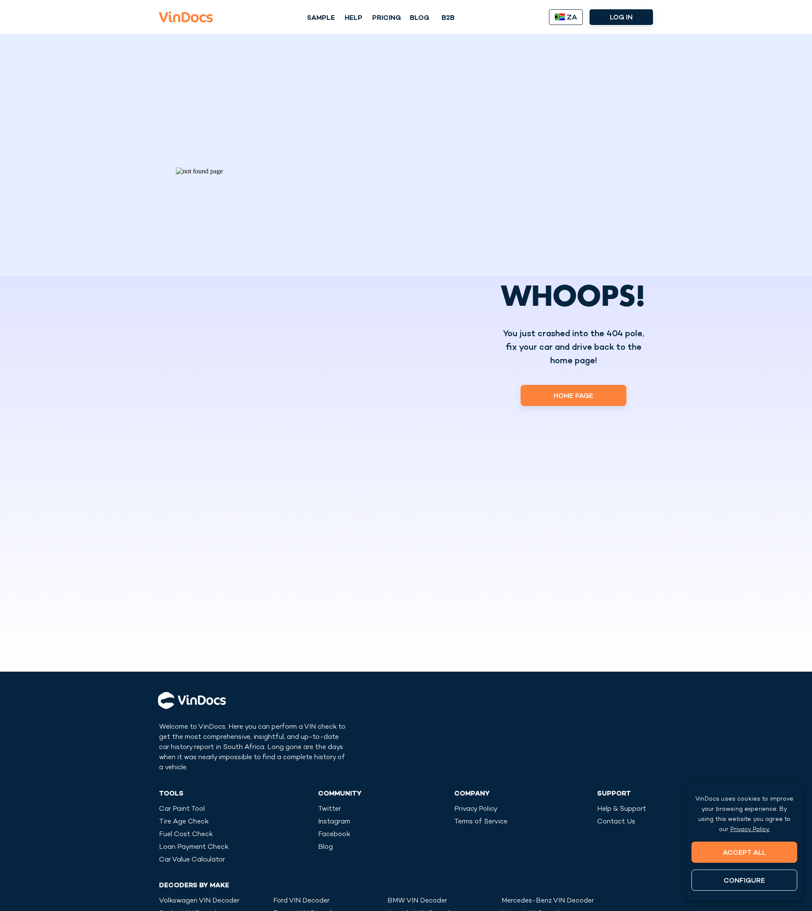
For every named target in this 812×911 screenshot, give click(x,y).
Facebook (334, 835)
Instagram (334, 822)
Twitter (329, 809)
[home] (186, 16)
